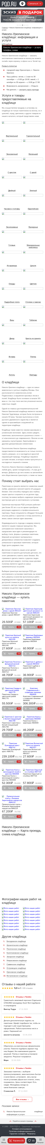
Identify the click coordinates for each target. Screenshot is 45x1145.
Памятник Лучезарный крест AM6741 (11, 750)
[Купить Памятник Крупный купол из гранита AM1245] (12, 637)
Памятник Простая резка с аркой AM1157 (11, 614)
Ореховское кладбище (16, 972)
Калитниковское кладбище (17, 953)
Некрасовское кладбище (17, 960)
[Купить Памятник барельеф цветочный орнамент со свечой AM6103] (33, 611)
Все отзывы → (22, 1099)
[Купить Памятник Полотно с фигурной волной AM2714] (12, 664)
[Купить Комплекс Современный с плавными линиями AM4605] (33, 691)
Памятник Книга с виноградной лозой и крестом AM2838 (10, 778)
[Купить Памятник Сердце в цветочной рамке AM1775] (12, 690)
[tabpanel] (22, 15)
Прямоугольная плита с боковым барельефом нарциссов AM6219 (12, 806)
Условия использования (22, 1129)
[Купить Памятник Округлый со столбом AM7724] (33, 771)
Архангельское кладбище (17, 945)
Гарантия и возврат (18, 1134)
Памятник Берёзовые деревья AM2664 (31, 640)
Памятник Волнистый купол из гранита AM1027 (31, 751)
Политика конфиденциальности (22, 1131)
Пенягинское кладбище (16, 949)
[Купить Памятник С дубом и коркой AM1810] (33, 663)
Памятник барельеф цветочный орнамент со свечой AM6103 (33, 617)
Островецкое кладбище (16, 968)
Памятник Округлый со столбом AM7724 (32, 775)
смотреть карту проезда (29, 90)
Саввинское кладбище (16, 964)
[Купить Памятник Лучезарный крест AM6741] (12, 745)
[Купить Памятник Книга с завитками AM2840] (33, 718)
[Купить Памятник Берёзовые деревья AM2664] (33, 636)
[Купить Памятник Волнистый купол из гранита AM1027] (33, 745)
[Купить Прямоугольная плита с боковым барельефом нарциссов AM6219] (12, 799)
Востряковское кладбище (17, 976)
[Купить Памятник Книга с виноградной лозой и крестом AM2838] (12, 772)
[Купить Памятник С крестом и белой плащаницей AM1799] (12, 719)
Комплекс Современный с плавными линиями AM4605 (33, 698)
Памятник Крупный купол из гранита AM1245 (10, 643)
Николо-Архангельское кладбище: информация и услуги (25, 1112)
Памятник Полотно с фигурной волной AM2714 (10, 670)
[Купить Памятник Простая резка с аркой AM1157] (12, 610)
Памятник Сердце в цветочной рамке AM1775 (10, 696)
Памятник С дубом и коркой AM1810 (31, 667)
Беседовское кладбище (16, 941)
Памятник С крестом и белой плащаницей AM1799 (11, 725)
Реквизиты (31, 1134)
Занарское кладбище (15, 957)
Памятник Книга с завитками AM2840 (30, 722)
